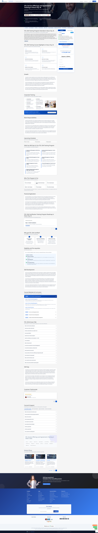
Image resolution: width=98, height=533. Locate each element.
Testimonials (28, 494)
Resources (85, 1)
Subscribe (56, 511)
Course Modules (64, 27)
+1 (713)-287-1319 (66, 52)
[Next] (56, 470)
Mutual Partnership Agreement (54, 496)
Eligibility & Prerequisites (57, 27)
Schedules (36, 27)
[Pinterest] (66, 518)
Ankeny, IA (31, 441)
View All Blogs (50, 470)
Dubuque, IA (32, 443)
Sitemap (28, 499)
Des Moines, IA (28, 443)
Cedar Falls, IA (35, 441)
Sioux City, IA (46, 443)
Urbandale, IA (51, 443)
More (90, 1)
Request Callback (65, 68)
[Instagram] (65, 518)
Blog (27, 496)
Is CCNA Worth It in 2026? (51, 459)
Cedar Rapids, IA (41, 441)
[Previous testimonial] (54, 401)
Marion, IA (41, 443)
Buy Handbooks (29, 500)
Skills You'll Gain (41, 27)
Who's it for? (45, 27)
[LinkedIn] (63, 518)
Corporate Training (29, 495)
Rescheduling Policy (41, 495)
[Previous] (54, 470)
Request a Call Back (52, 499)
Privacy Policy (40, 494)
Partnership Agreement (41, 499)
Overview (26, 27)
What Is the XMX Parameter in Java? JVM (29, 460)
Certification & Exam (70, 27)
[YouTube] (68, 518)
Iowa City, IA (37, 443)
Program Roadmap (50, 27)
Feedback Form (40, 500)
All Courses (11, 1)
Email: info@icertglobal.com (65, 496)
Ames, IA (27, 441)
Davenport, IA (52, 441)
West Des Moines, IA (33, 445)
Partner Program (52, 494)
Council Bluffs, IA (46, 441)
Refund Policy (40, 496)
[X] (62, 518)
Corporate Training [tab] (69, 30)
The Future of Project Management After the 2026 (40, 460)
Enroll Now (65, 44)
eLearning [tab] (61, 30)
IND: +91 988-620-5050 (64, 495)
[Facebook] (60, 518)
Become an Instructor (52, 495)
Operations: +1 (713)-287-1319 (65, 494)
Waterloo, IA (27, 445)
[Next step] (56, 229)
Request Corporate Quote (52, 112)
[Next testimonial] (56, 401)
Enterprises (81, 1)
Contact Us (51, 500)
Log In (95, 1)
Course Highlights (31, 27)
